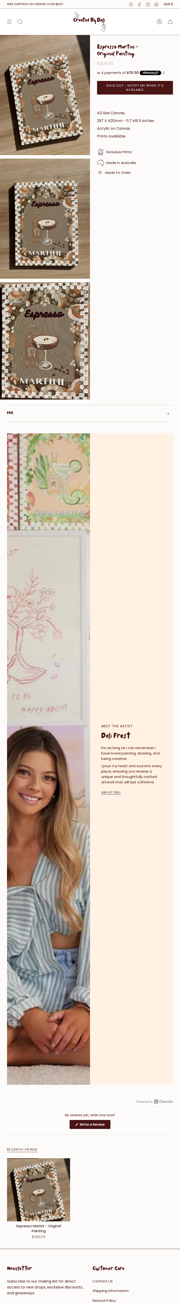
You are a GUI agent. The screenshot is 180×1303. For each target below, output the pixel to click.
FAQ (10, 413)
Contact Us (103, 1281)
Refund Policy (104, 1300)
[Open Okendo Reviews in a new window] (155, 1101)
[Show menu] (9, 21)
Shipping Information (111, 1290)
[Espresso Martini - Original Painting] (38, 1189)
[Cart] (170, 21)
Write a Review (95, 1125)
